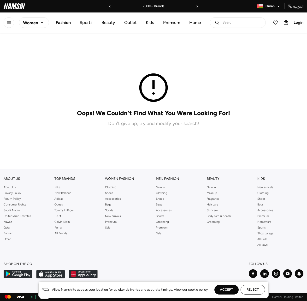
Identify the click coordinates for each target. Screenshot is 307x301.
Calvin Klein (62, 221)
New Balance (62, 193)
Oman (7, 239)
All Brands (60, 233)
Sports (86, 22)
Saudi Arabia (12, 210)
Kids (150, 22)
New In (160, 187)
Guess (58, 204)
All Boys (262, 245)
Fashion (63, 22)
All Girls (262, 239)
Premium (171, 22)
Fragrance (213, 198)
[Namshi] (14, 6)
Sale (108, 227)
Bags (108, 204)
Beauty (108, 22)
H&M (57, 216)
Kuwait (8, 221)
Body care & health (219, 216)
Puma (58, 227)
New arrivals (113, 216)
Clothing (110, 187)
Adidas (58, 198)
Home (195, 22)
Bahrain (8, 233)
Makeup (212, 193)
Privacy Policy (12, 193)
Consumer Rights (15, 204)
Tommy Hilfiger (64, 210)
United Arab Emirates (17, 216)
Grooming (162, 221)
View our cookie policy (191, 290)
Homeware (264, 221)
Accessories (113, 198)
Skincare (212, 210)
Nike (57, 187)
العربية (298, 6)
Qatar (7, 227)
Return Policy (12, 198)
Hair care (212, 204)
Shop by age (265, 233)
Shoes (109, 193)
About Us (10, 187)
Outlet (130, 22)
